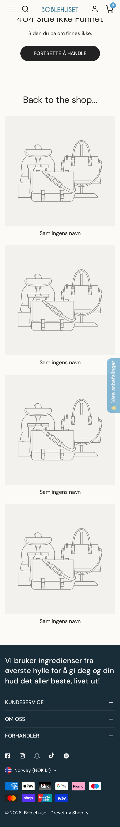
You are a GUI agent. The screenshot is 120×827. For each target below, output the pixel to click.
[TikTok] (51, 755)
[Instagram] (22, 756)
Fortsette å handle (60, 53)
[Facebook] (7, 756)
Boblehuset (36, 813)
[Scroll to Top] (108, 791)
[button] (60, 702)
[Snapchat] (37, 756)
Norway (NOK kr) (32, 770)
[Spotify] (66, 756)
